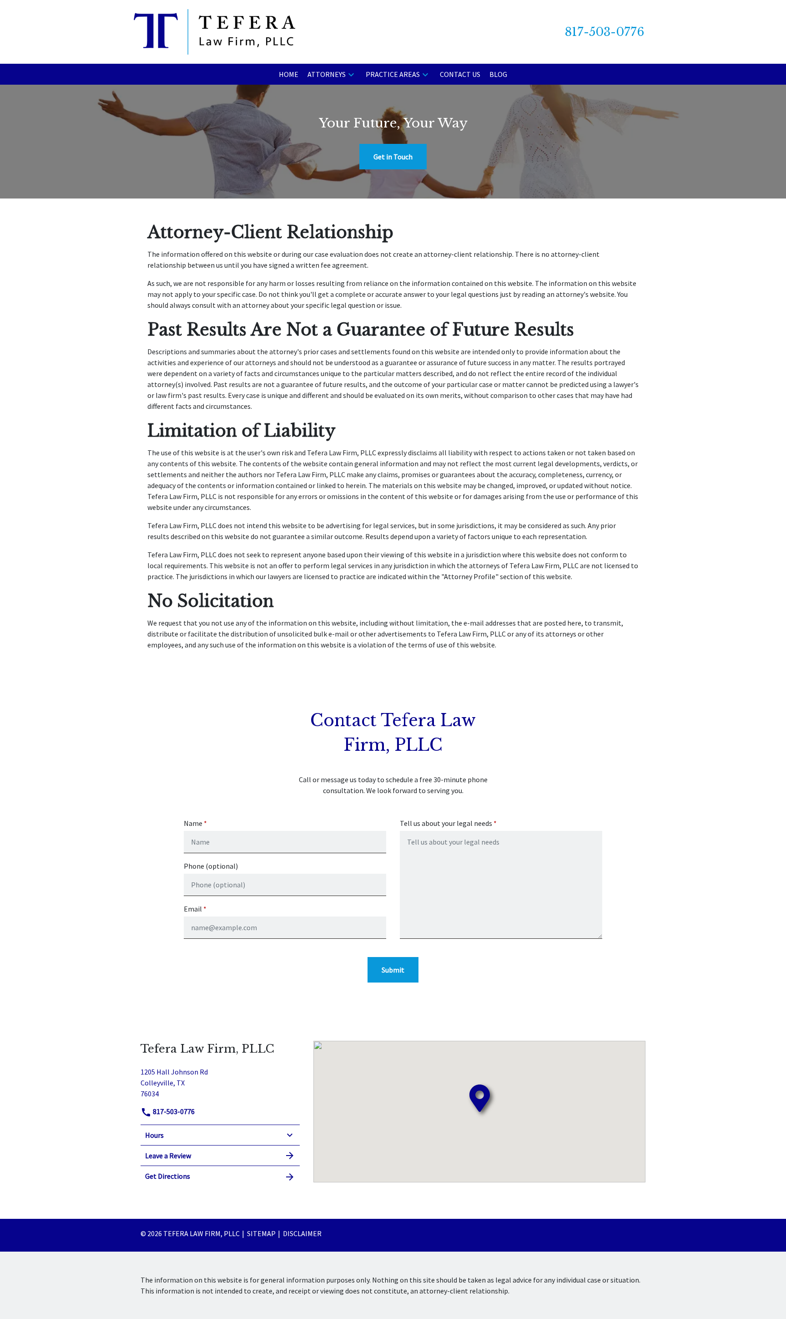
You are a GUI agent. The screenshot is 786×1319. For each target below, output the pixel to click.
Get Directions (167, 1176)
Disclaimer (302, 1233)
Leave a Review (168, 1155)
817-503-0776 (173, 1111)
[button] (351, 74)
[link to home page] (214, 31)
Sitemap (261, 1233)
